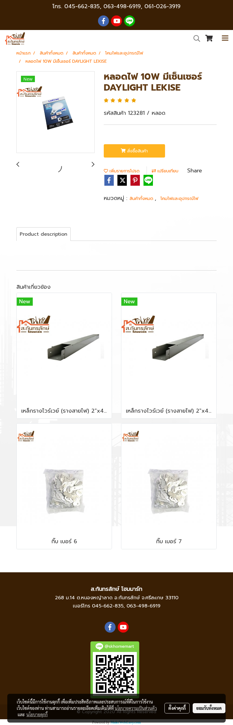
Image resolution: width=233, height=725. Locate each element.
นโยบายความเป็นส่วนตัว (136, 708)
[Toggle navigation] (225, 38)
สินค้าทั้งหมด (142, 198)
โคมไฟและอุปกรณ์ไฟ (179, 198)
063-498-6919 (143, 606)
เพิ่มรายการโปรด (124, 171)
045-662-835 (82, 6)
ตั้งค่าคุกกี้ (177, 708)
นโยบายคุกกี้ (37, 714)
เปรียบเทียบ (167, 171)
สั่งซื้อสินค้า (137, 151)
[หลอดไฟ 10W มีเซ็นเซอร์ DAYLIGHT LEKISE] (55, 112)
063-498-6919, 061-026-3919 (142, 6)
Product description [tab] (43, 234)
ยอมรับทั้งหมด (209, 708)
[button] (195, 38)
